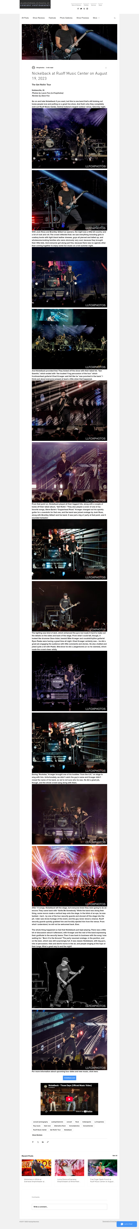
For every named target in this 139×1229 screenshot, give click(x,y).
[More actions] (106, 67)
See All (115, 1155)
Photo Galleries (66, 18)
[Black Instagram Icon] (87, 9)
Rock (77, 1122)
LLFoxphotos (99, 1122)
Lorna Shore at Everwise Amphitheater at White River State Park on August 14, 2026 (69, 1180)
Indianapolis (86, 1122)
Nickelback (68, 1130)
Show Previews (83, 18)
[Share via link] (48, 1142)
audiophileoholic (57, 1122)
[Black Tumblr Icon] (84, 9)
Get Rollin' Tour (55, 1130)
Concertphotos (74, 1126)
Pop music (36, 1126)
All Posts (25, 18)
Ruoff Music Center (40, 1130)
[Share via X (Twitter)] (38, 1142)
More (95, 18)
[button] (115, 18)
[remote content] (69, 1099)
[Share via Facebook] (33, 1142)
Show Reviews (39, 18)
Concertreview (88, 1126)
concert (69, 1122)
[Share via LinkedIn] (43, 1142)
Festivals (52, 18)
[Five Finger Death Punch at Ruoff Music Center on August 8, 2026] (102, 1167)
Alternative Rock (60, 1126)
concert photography (40, 1122)
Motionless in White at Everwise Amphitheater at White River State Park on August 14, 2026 (34, 1180)
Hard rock (47, 1126)
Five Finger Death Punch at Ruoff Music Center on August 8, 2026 (101, 1180)
